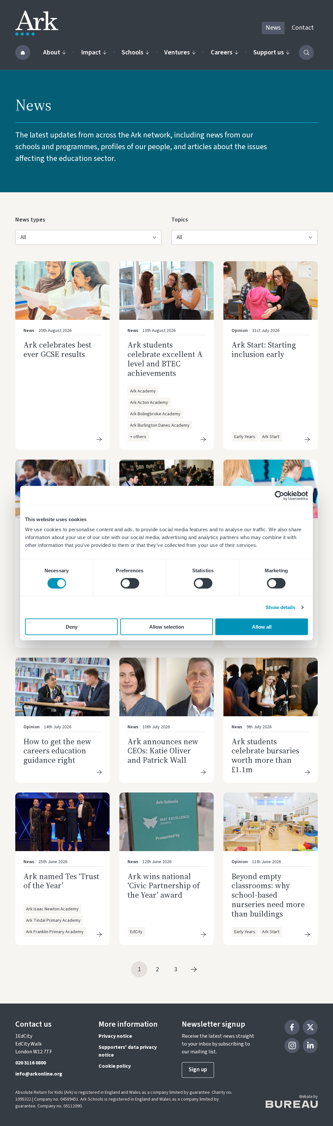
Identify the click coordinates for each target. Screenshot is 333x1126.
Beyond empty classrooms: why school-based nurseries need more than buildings (268, 895)
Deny (71, 627)
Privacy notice (115, 1036)
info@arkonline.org (38, 1073)
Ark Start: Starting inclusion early (264, 349)
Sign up (198, 1069)
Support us (268, 52)
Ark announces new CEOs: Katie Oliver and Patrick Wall (162, 751)
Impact (91, 52)
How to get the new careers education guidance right (57, 751)
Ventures (177, 52)
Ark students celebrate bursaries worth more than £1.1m (265, 755)
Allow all (262, 627)
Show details (280, 607)
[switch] (130, 583)
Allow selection (166, 627)
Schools (132, 52)
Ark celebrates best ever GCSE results (57, 349)
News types (30, 219)
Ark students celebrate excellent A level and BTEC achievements (165, 358)
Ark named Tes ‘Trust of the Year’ (61, 881)
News (273, 27)
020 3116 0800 (30, 1062)
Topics (181, 219)
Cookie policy (115, 1066)
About (51, 52)
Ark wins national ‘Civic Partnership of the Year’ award (163, 886)
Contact (303, 27)
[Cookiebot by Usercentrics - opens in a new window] (279, 495)
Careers (222, 52)
